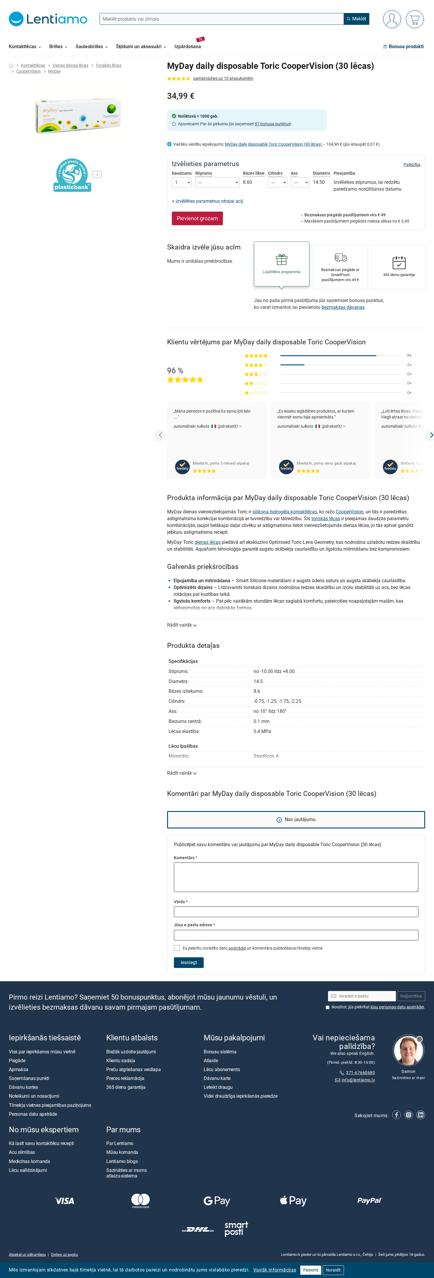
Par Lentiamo (119, 1143)
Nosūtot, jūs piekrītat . (378, 1007)
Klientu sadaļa (120, 1060)
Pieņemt (310, 1270)
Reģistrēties (411, 996)
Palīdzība (412, 164)
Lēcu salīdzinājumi (28, 1170)
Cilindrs (275, 173)
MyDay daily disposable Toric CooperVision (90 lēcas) (274, 144)
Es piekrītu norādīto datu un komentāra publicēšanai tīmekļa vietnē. (253, 948)
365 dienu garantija (125, 1087)
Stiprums (203, 173)
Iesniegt (189, 962)
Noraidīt (333, 1270)
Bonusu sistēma (220, 1051)
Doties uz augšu (64, 1254)
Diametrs (321, 173)
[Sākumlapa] (11, 65)
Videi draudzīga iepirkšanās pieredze (240, 1096)
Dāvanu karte (217, 1078)
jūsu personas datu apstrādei (397, 1007)
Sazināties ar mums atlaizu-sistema (126, 1173)
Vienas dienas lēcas (70, 65)
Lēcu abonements (222, 1069)
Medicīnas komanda (29, 1161)
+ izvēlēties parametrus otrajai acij (207, 201)
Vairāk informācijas (274, 1270)
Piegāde (17, 1060)
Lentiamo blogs (122, 1161)
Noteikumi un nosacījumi (34, 1096)
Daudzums (182, 173)
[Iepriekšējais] (160, 435)
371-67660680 (360, 1072)
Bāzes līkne (254, 173)
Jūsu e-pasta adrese (194, 924)
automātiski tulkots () (206, 426)
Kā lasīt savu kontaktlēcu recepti (41, 1143)
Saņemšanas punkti (29, 1078)
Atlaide (211, 1060)
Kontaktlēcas (33, 65)
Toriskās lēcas (108, 65)
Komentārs (185, 857)
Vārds (180, 901)
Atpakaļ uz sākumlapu (27, 1254)
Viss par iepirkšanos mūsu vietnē (42, 1051)
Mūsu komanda (122, 1152)
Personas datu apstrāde (33, 1114)
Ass (294, 173)
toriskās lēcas (325, 518)
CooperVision (28, 71)
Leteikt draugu (218, 1087)
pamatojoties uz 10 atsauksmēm (223, 78)
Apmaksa (18, 1069)
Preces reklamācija (125, 1078)
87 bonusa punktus (272, 123)
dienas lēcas (208, 542)
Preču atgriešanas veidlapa (133, 1069)
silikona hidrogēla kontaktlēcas (284, 512)
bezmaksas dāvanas (343, 307)
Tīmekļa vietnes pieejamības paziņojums (50, 1105)
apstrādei (237, 948)
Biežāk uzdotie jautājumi (131, 1051)
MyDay (54, 71)
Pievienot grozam (197, 218)
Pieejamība (344, 173)
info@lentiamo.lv (358, 1079)
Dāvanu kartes (23, 1087)
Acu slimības (22, 1152)
